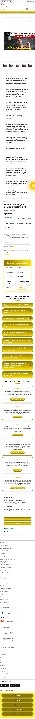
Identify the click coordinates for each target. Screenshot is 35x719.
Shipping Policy (4, 562)
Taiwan (2, 663)
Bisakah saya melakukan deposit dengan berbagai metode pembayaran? (15, 365)
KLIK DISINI (6, 254)
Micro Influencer (5, 564)
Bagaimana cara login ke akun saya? (16, 319)
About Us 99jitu (4, 542)
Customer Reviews (5, 588)
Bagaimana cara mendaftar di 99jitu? (16, 305)
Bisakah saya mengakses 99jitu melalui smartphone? (17, 341)
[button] (29, 21)
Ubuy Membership (5, 567)
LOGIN (9, 11)
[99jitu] (8, 6)
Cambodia (3, 668)
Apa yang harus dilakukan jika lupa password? (15, 333)
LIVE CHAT (18, 714)
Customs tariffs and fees (7, 559)
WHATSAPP (18, 709)
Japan (2, 665)
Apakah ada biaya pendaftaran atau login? (16, 325)
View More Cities (5, 674)
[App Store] (5, 686)
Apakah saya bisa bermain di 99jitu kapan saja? (16, 374)
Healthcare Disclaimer (6, 573)
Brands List (3, 586)
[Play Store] (15, 686)
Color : (7, 227)
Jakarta (2, 671)
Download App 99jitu (6, 583)
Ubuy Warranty (4, 570)
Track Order (3, 556)
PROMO (18, 695)
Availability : (7, 223)
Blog (1, 594)
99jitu (7, 75)
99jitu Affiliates (4, 602)
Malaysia (2, 657)
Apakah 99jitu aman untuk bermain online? (16, 312)
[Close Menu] (1, 7)
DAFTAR (26, 11)
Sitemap (2, 553)
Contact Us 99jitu (5, 545)
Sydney (2, 660)
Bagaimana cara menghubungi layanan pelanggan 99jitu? (17, 349)
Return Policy (4, 591)
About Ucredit (4, 599)
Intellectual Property (6, 551)
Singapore (3, 654)
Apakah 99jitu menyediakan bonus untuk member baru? (15, 357)
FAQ (1, 597)
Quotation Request (5, 548)
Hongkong (3, 652)
